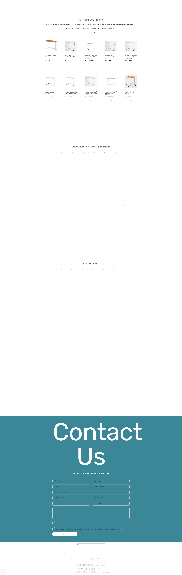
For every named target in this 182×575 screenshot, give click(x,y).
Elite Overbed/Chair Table (50, 56)
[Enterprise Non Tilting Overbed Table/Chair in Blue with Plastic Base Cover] (91, 81)
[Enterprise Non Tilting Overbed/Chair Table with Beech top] (91, 46)
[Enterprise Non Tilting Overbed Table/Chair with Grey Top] (51, 81)
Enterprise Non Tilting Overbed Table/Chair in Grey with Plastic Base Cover (71, 92)
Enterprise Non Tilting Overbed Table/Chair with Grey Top (51, 92)
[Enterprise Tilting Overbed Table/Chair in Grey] (111, 46)
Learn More (124, 529)
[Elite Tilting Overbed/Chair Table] (71, 46)
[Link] (91, 322)
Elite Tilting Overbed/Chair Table (70, 56)
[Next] (125, 205)
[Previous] (57, 205)
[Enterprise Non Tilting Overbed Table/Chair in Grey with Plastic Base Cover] (71, 81)
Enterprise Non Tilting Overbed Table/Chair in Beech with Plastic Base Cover (111, 92)
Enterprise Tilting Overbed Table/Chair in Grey (111, 57)
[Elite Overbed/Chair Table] (51, 46)
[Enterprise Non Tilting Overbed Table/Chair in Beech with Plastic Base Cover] (111, 81)
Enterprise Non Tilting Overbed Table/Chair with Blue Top (131, 57)
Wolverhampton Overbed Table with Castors (130, 92)
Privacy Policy (84, 523)
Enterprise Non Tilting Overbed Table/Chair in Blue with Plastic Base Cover (91, 92)
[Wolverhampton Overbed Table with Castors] (131, 81)
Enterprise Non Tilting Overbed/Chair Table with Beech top (91, 57)
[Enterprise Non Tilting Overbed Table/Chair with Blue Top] (131, 46)
